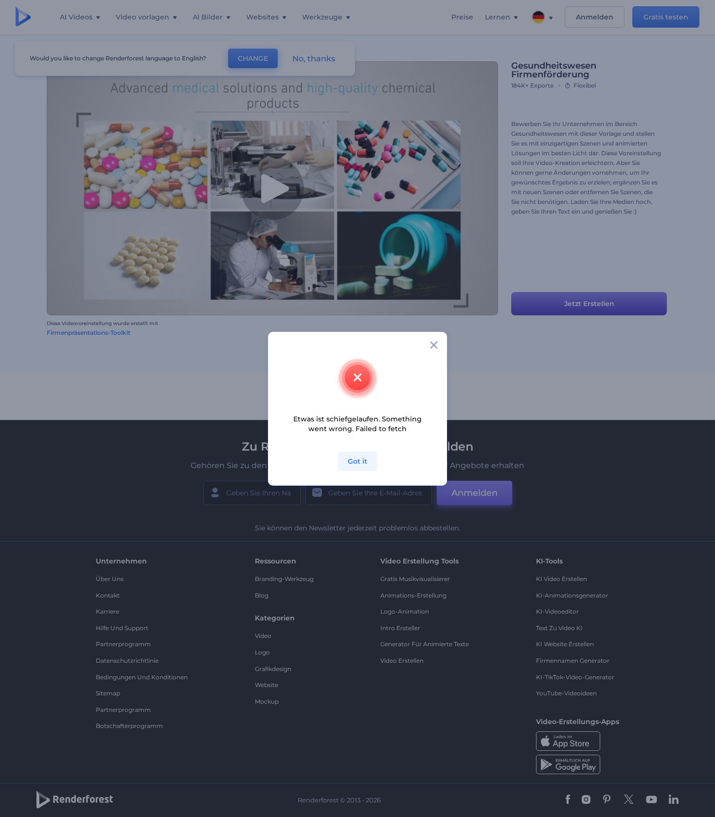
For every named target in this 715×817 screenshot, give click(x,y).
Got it (357, 461)
